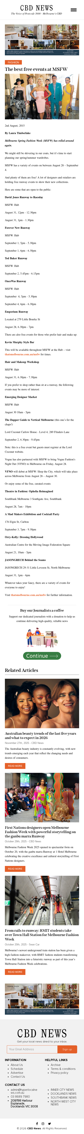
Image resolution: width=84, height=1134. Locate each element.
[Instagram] (43, 1124)
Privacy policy (59, 1072)
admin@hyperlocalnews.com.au (24, 1091)
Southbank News (64, 1097)
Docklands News (63, 1093)
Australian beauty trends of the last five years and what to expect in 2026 (40, 735)
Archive (56, 1065)
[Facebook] (37, 1124)
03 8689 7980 (20, 1096)
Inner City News (62, 1089)
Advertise (17, 1072)
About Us (17, 1065)
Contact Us (18, 1076)
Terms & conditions (63, 1068)
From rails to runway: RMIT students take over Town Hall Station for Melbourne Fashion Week (42, 934)
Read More (15, 766)
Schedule (17, 1068)
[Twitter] (49, 1124)
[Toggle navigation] (73, 10)
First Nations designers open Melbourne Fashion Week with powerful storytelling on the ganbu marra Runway (40, 831)
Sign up (67, 1049)
